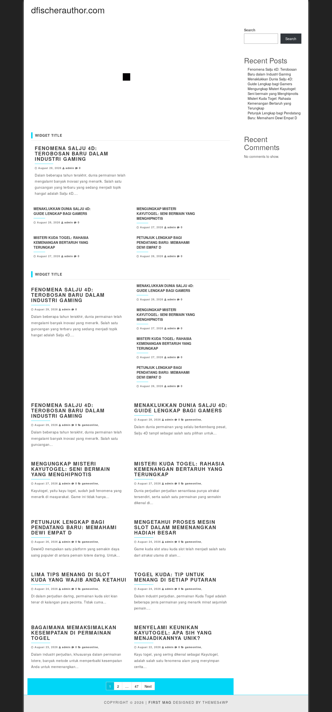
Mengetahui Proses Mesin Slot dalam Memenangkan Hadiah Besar (175, 527)
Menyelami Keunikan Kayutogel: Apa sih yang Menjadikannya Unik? (173, 632)
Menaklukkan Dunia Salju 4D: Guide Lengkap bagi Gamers (62, 211)
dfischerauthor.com (68, 9)
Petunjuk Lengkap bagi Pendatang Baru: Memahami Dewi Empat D (163, 242)
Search (249, 29)
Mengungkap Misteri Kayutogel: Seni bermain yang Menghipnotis (166, 213)
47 (137, 686)
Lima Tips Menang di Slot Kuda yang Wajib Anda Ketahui (79, 577)
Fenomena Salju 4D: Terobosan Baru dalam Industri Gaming (71, 153)
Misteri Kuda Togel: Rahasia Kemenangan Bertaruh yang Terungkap (61, 242)
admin (70, 168)
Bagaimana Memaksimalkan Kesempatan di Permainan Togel (73, 632)
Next (148, 686)
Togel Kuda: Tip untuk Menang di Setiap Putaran (175, 577)
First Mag (160, 702)
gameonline (90, 425)
